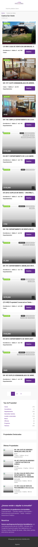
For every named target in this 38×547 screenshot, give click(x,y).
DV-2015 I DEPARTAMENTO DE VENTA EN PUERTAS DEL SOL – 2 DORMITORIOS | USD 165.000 (19, 339)
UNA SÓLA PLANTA (30, 25)
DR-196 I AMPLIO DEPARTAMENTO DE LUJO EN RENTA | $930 (19, 120)
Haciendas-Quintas (9, 414)
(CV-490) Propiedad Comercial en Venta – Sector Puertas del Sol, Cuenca (19, 302)
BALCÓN (26, 100)
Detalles (29, 52)
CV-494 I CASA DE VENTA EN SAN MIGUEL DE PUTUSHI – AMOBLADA (19, 47)
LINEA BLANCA (25, 137)
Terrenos (6, 425)
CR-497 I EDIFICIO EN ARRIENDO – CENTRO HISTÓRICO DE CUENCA (24, 462)
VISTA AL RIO (31, 318)
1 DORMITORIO (30, 60)
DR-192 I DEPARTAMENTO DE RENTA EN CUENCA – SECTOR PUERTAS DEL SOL (19, 229)
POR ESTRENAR (21, 354)
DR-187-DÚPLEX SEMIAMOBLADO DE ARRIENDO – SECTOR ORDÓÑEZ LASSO (19, 375)
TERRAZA (32, 137)
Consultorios (7, 409)
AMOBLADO (21, 25)
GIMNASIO (31, 100)
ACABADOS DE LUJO (29, 23)
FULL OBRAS (31, 281)
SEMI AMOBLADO (30, 62)
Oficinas (6, 421)
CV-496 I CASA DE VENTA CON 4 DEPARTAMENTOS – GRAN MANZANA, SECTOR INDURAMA (24, 475)
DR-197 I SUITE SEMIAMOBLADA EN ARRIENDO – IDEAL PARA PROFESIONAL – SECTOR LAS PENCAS (19, 83)
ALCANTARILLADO (21, 62)
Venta (21, 23)
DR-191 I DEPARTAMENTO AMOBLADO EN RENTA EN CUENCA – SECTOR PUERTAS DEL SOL (19, 266)
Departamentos (8, 411)
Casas (6, 407)
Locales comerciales (10, 416)
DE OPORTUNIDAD (30, 169)
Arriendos (23, 60)
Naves (6, 418)
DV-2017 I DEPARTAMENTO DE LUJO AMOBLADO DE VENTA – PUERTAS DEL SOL (19, 156)
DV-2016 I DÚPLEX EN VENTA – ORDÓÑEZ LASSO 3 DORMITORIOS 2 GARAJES (19, 193)
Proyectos (7, 423)
